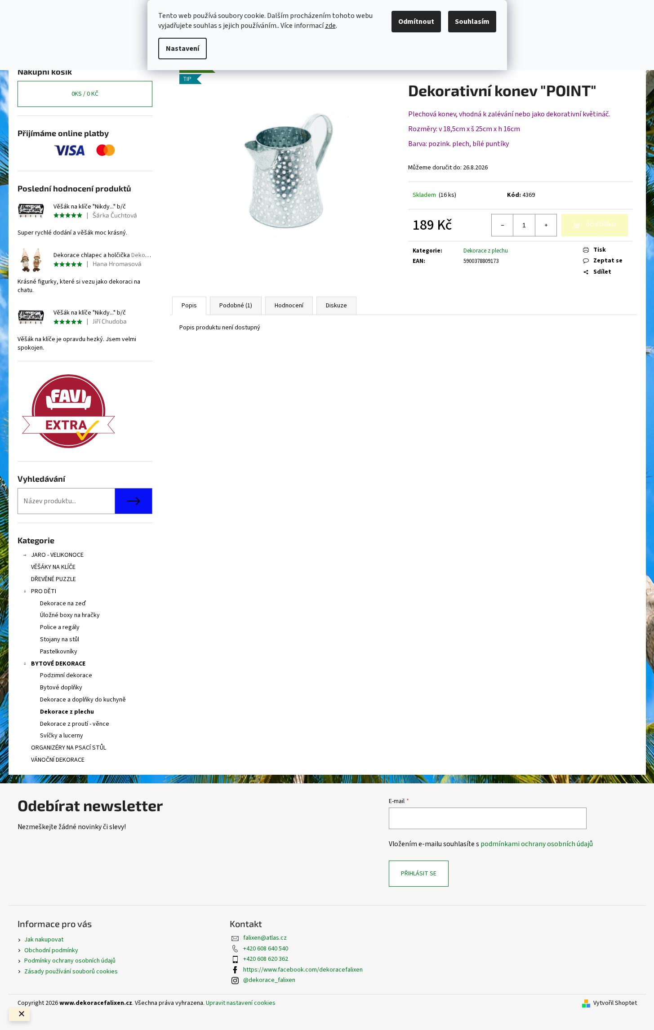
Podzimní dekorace (66, 675)
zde (330, 26)
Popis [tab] (189, 305)
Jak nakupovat (43, 939)
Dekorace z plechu (67, 711)
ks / (84, 93)
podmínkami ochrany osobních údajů (536, 844)
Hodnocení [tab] (289, 305)
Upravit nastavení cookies (241, 1003)
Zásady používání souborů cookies (71, 971)
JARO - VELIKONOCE (57, 555)
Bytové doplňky (61, 687)
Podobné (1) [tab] (235, 305)
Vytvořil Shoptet (615, 1003)
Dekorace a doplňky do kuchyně (83, 699)
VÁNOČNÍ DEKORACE (58, 759)
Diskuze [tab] (336, 305)
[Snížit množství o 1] (502, 225)
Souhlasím (472, 22)
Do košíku (601, 224)
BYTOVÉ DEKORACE (58, 663)
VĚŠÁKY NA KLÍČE (53, 567)
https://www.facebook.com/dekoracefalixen (303, 969)
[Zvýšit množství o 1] (545, 225)
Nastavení (182, 48)
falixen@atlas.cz (265, 937)
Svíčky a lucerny (61, 735)
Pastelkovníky (58, 651)
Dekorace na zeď (63, 603)
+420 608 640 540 (265, 948)
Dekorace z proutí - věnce (74, 723)
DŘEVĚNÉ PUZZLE (53, 579)
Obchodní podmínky (51, 950)
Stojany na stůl (59, 639)
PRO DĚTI (43, 591)
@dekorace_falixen (269, 980)
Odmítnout (416, 22)
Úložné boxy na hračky (70, 615)
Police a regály (60, 627)
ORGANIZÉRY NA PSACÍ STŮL (68, 747)
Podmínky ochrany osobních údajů (70, 960)
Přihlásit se (418, 873)
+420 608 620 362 (265, 959)
